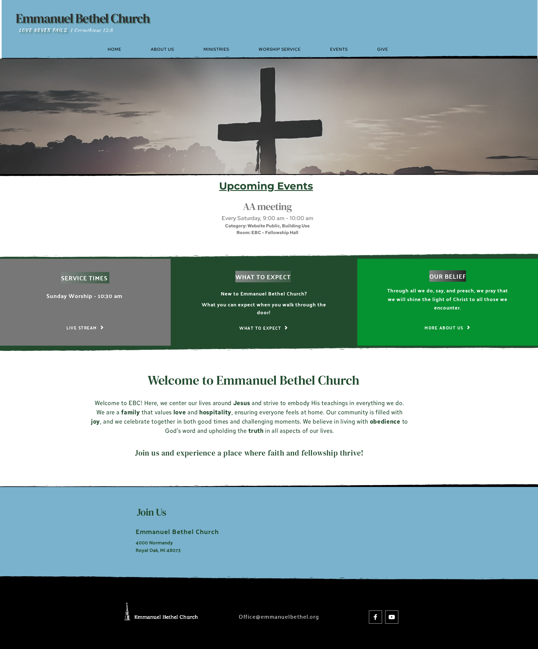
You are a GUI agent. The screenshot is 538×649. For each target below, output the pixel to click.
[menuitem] (126, 49)
